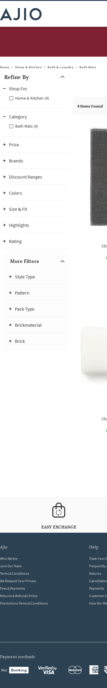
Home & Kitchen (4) (32, 98)
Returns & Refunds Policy (19, 596)
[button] (35, 77)
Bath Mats (87, 67)
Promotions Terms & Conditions (24, 603)
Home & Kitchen (28, 67)
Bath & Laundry (61, 67)
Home (5, 67)
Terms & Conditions (14, 573)
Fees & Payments (12, 588)
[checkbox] (35, 97)
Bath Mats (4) (26, 126)
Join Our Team (11, 566)
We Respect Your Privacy (18, 581)
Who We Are (9, 558)
